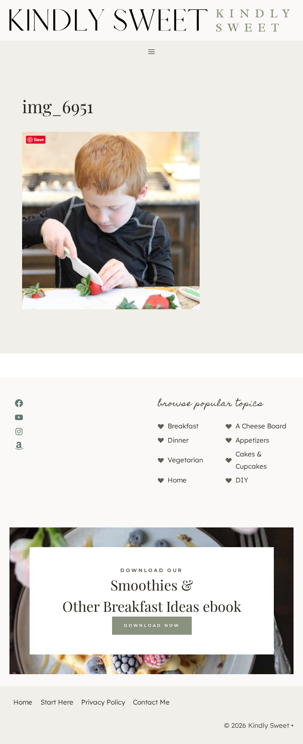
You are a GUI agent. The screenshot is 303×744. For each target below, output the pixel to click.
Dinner (178, 440)
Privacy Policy (103, 702)
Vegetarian (185, 460)
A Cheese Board (261, 426)
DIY (242, 480)
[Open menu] (151, 51)
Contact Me (151, 702)
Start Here (57, 702)
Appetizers (252, 440)
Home (177, 480)
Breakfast (183, 426)
